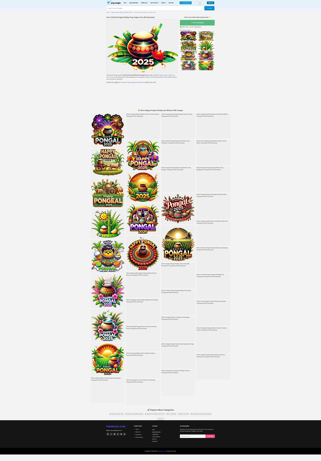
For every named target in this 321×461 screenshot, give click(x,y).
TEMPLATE (155, 434)
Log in (200, 3)
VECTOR (154, 441)
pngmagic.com (115, 426)
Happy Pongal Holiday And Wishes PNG (121, 12)
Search (210, 8)
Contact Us (138, 434)
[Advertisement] (160, 96)
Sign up (210, 3)
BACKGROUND (156, 432)
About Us (138, 432)
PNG (153, 429)
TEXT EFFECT (156, 436)
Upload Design (186, 3)
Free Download (198, 22)
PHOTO (154, 439)
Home (108, 12)
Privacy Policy (139, 437)
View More (160, 419)
